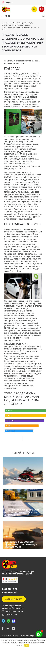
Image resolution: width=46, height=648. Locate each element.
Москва (8, 2)
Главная (5, 23)
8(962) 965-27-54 (9, 592)
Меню (7, 16)
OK (27, 645)
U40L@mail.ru (11, 614)
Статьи (13, 23)
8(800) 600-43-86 (9, 589)
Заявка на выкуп (13, 599)
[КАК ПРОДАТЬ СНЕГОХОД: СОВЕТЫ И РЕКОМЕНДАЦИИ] (23, 484)
